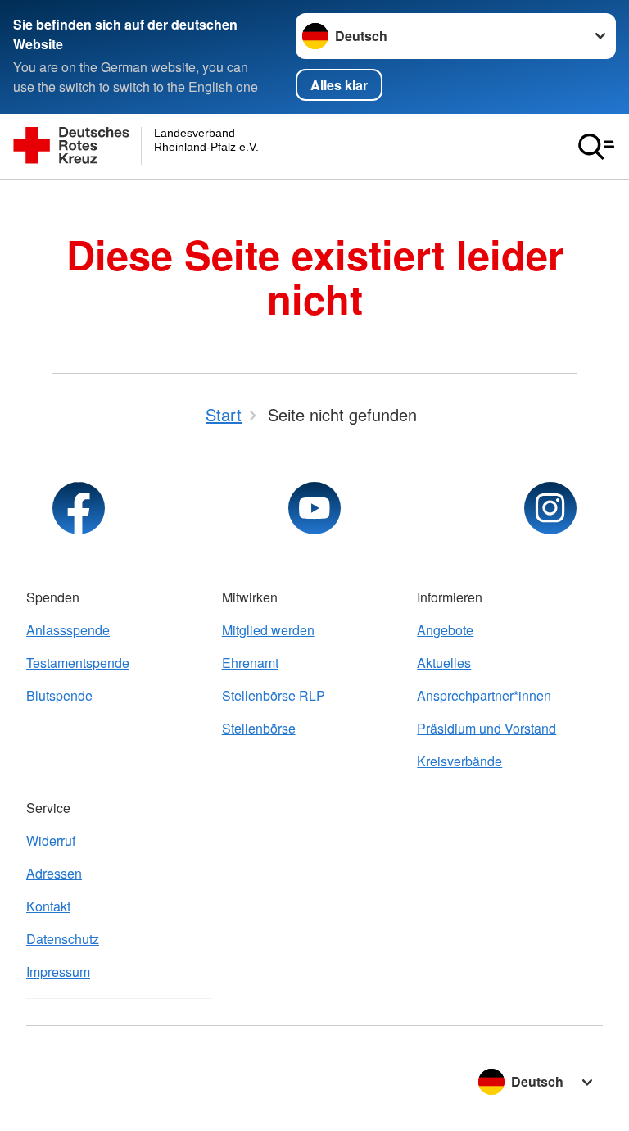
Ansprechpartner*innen (484, 695)
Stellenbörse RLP (273, 695)
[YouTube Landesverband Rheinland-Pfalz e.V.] (314, 508)
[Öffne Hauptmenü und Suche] (596, 146)
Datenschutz (62, 938)
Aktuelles (444, 662)
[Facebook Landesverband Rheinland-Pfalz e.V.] (78, 508)
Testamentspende (77, 662)
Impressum (58, 971)
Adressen (54, 873)
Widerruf (50, 840)
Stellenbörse (259, 728)
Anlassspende (68, 629)
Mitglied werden (268, 629)
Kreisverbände (459, 761)
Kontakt (48, 906)
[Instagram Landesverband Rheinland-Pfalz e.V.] (550, 508)
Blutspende (59, 695)
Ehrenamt (250, 662)
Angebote (445, 629)
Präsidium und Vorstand (486, 728)
